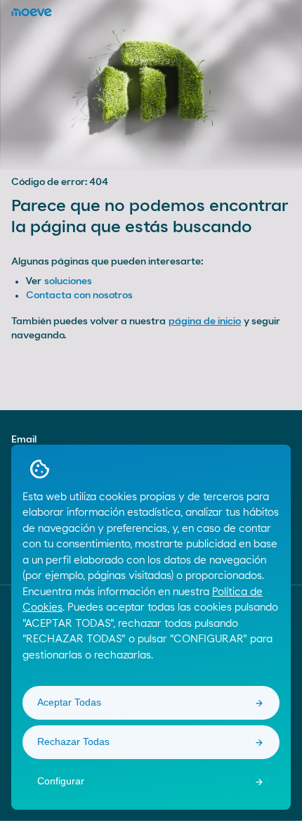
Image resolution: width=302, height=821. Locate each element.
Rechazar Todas (73, 741)
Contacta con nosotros (79, 295)
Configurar (60, 781)
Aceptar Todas (69, 702)
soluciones (68, 281)
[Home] (31, 12)
